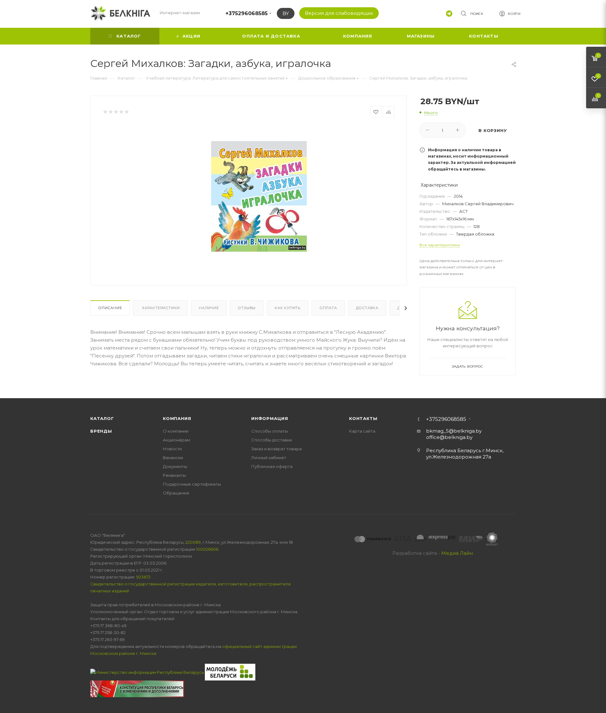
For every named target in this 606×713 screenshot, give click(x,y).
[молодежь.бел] (230, 671)
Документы (175, 466)
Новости (172, 448)
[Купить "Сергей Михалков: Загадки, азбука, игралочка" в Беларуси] (259, 196)
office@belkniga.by (449, 437)
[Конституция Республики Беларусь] (137, 688)
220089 (193, 542)
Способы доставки (271, 439)
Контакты (363, 418)
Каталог (102, 418)
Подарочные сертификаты (192, 484)
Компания (177, 418)
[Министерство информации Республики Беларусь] (147, 671)
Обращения (176, 492)
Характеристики (160, 308)
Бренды (101, 431)
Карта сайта (362, 431)
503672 (143, 576)
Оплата (328, 308)
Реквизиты (174, 475)
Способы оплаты (269, 431)
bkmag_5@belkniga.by (454, 431)
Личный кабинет (268, 457)
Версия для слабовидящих (339, 13)
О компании (175, 431)
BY (285, 13)
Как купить (287, 308)
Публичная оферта (272, 466)
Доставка (367, 308)
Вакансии (173, 457)
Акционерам (176, 439)
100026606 (207, 549)
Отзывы (247, 308)
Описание (110, 308)
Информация (269, 418)
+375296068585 (246, 13)
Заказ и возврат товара (276, 448)
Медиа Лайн (457, 553)
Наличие (209, 308)
